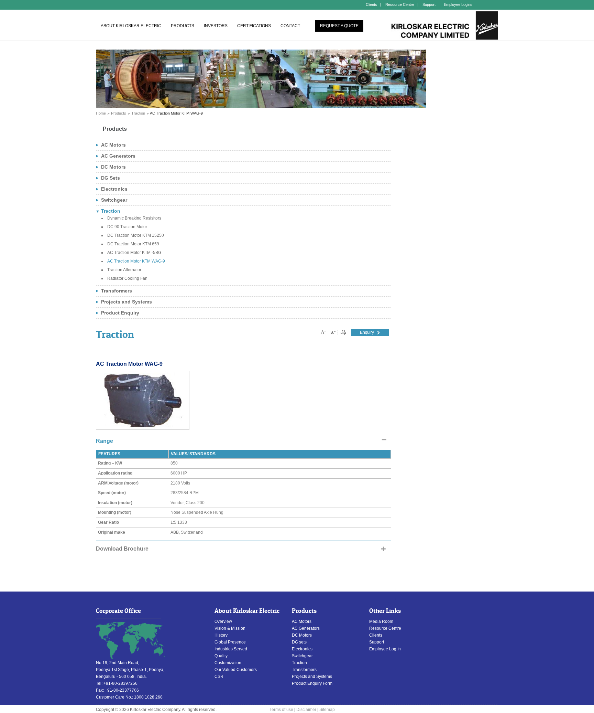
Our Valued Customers (235, 669)
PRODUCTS (182, 25)
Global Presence (230, 642)
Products (118, 113)
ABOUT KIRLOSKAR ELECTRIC (131, 25)
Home (101, 113)
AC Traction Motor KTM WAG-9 (136, 261)
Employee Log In (385, 649)
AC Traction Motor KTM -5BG (134, 252)
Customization (227, 662)
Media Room (381, 621)
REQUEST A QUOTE (339, 25)
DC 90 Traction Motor (127, 226)
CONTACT (290, 25)
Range (104, 441)
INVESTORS (216, 25)
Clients (371, 4)
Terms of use (281, 709)
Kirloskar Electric (444, 25)
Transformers (116, 291)
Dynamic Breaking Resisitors (134, 218)
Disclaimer (306, 709)
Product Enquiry (120, 313)
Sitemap (327, 709)
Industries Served (230, 649)
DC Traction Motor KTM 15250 (135, 235)
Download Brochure (122, 549)
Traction (138, 113)
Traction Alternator (124, 269)
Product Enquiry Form (312, 683)
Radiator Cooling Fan (127, 278)
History (221, 635)
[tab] (243, 441)
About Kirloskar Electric (246, 611)
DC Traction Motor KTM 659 (133, 244)
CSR (218, 676)
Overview (223, 621)
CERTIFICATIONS (254, 25)
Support (429, 4)
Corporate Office (118, 611)
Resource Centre (399, 4)
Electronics (114, 189)
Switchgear (114, 200)
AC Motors (113, 145)
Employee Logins (458, 4)
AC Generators (118, 156)
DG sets (299, 642)
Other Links (385, 611)
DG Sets (110, 178)
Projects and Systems (126, 302)
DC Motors (113, 167)
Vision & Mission (229, 628)
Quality (221, 655)
